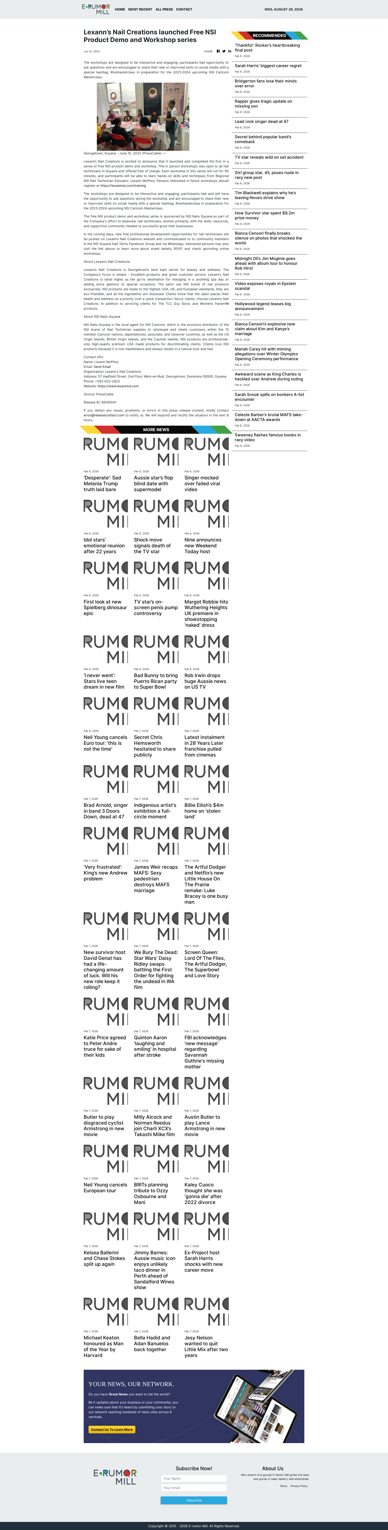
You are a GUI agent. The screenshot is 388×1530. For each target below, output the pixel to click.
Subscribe (194, 1500)
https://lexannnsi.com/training (123, 186)
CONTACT (184, 9)
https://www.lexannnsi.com (118, 386)
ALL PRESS (164, 9)
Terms (283, 1486)
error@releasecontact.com (104, 415)
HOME (120, 9)
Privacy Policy (299, 1486)
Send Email (102, 367)
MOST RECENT (140, 9)
